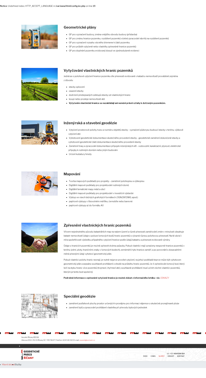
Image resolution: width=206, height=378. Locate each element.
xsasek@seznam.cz (87, 340)
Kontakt (181, 356)
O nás (153, 356)
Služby (162, 356)
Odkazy (171, 356)
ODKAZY (164, 278)
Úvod (145, 356)
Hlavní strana (8, 364)
